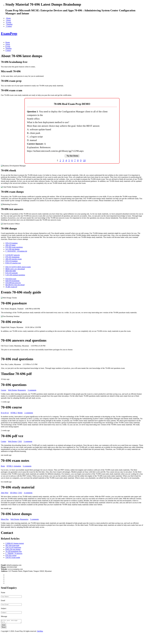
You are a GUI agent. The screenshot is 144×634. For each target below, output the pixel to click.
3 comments (32, 390)
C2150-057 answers (12, 255)
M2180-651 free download (15, 285)
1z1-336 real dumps (12, 249)
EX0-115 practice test (13, 263)
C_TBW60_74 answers (13, 553)
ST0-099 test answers (13, 283)
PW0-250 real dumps (12, 549)
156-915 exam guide (12, 557)
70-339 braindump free (13, 551)
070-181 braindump (12, 257)
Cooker (3, 441)
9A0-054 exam (10, 279)
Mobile (20, 413)
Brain (3, 466)
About (8, 20)
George (3, 390)
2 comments (28, 413)
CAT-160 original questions (15, 275)
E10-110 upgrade (11, 273)
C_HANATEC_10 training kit (16, 251)
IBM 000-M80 (10, 271)
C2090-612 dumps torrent (14, 543)
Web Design (12, 390)
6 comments (27, 466)
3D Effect (13, 493)
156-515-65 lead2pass (13, 547)
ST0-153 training (11, 243)
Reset (4, 627)
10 (84, 160)
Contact (8, 26)
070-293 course (10, 555)
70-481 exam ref (11, 287)
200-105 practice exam (13, 259)
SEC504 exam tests (12, 545)
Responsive (22, 390)
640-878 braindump (12, 281)
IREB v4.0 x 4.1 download (15, 269)
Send (3, 625)
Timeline (8, 24)
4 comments (28, 493)
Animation (17, 466)
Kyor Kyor (5, 413)
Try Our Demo (72, 156)
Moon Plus (5, 519)
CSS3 (20, 441)
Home (8, 18)
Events (8, 22)
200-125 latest (10, 245)
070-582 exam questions (14, 247)
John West (4, 493)
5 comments (34, 519)
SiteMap (40, 631)
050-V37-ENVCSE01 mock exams (18, 267)
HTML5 (14, 413)
